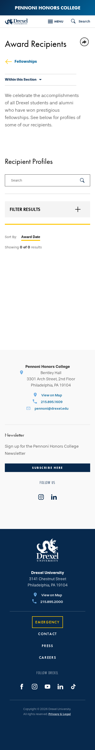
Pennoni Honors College (47, 8)
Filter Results (25, 209)
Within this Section (20, 79)
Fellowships (26, 61)
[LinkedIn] (60, 686)
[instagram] (41, 497)
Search (16, 180)
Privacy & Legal (59, 714)
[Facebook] (21, 686)
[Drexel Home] (16, 21)
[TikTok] (73, 686)
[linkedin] (54, 497)
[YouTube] (47, 686)
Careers (47, 657)
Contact (47, 633)
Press (47, 645)
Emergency (47, 622)
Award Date (30, 237)
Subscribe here (47, 468)
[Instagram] (34, 686)
